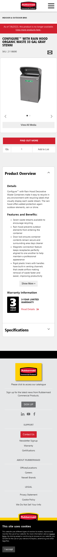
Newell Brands (28, 478)
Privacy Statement (28, 495)
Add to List (43, 149)
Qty (7, 149)
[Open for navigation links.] (51, 6)
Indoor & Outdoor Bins (14, 18)
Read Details (28, 309)
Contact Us (28, 434)
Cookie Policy (28, 500)
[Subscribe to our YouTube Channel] (28, 414)
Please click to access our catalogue (28, 384)
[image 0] (27, 115)
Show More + (28, 283)
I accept (9, 549)
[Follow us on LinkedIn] (22, 414)
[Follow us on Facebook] (34, 414)
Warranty (28, 446)
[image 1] (30, 115)
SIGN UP (28, 404)
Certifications (28, 451)
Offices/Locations (28, 468)
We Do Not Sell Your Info (28, 505)
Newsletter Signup (28, 441)
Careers (28, 473)
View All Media (28, 125)
